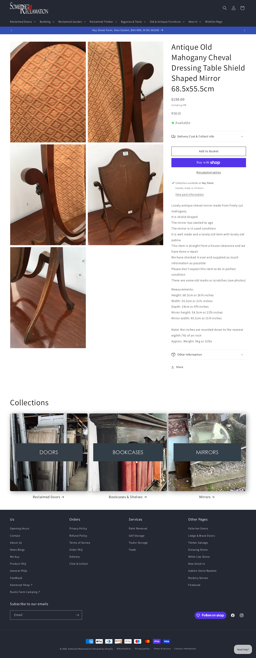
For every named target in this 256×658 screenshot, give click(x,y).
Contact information (185, 648)
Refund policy (124, 648)
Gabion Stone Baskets (202, 571)
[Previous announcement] (11, 30)
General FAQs (18, 571)
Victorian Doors (198, 528)
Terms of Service (79, 542)
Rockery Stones (198, 578)
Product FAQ (18, 564)
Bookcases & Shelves (125, 497)
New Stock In (196, 564)
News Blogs (17, 549)
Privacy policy (142, 648)
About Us (16, 542)
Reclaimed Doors (46, 497)
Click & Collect (78, 564)
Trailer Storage (138, 542)
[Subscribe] (77, 615)
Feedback (16, 578)
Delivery (74, 556)
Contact (15, 535)
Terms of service (162, 648)
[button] (22, 21)
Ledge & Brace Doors (201, 535)
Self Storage (136, 535)
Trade (132, 549)
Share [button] (179, 367)
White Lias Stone (199, 556)
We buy (14, 556)
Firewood (194, 585)
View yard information (189, 194)
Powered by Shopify (102, 648)
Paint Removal (138, 528)
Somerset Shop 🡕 (21, 585)
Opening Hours (19, 528)
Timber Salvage (198, 542)
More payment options (208, 172)
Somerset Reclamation (80, 648)
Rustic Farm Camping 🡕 (25, 592)
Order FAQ (75, 549)
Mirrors (204, 497)
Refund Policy (78, 535)
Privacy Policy (78, 528)
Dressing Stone (198, 549)
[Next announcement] (244, 30)
